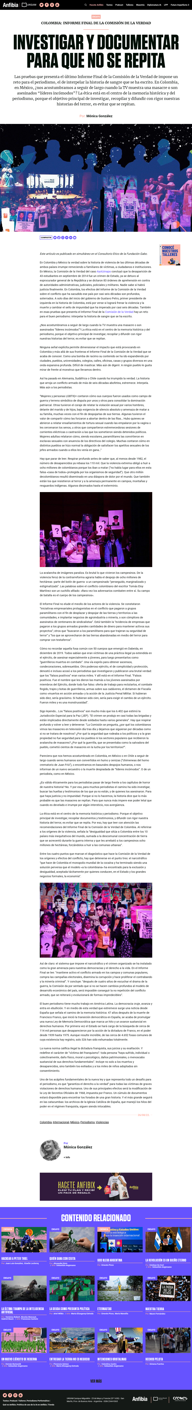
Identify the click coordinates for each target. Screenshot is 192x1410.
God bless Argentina (109, 1260)
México (74, 1122)
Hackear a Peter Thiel (14, 1259)
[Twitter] (41, 5)
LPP (166, 5)
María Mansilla (121, 1313)
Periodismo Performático (38, 1401)
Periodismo (87, 1122)
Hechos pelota (154, 1359)
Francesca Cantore (29, 1319)
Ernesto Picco (107, 1265)
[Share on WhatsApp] (63, 237)
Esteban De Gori (157, 1265)
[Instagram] (52, 5)
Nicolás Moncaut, (29, 1317)
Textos (109, 5)
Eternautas (104, 1309)
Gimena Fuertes (157, 1364)
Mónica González (99, 116)
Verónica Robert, (12, 1317)
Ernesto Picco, (107, 1313)
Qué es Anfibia (9, 1405)
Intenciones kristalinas (111, 1359)
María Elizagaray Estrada (82, 1313)
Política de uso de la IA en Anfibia (32, 1405)
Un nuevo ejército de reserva (19, 1359)
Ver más (96, 1381)
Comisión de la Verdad (119, 312)
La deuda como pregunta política (69, 1309)
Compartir (46, 237)
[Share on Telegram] (66, 237)
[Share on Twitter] (55, 237)
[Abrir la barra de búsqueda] (85, 5)
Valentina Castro (109, 1364)
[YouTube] (57, 5)
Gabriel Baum (7, 1319)
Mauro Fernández (157, 1314)
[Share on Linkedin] (70, 237)
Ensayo (55, 1229)
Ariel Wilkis (59, 1313)
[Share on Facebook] (59, 237)
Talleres (129, 5)
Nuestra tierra (154, 1309)
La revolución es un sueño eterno (165, 1260)
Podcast (119, 5)
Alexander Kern (60, 1263)
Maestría (140, 5)
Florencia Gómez (61, 1364)
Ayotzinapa (104, 271)
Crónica (8, 1229)
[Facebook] (47, 5)
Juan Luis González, (14, 1263)
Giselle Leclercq (31, 1263)
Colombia (46, 1122)
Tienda (51, 1405)
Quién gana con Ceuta (62, 1259)
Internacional (61, 1122)
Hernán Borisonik (13, 1364)
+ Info (67, 1157)
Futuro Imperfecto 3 (180, 5)
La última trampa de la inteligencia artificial (22, 1310)
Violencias (102, 1122)
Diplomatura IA (154, 5)
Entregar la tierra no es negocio (69, 1359)
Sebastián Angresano (66, 1265)
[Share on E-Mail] (74, 237)
